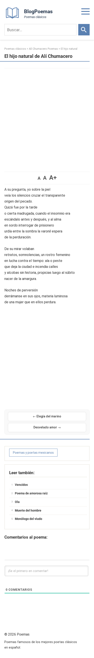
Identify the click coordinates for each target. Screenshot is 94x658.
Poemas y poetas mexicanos (33, 452)
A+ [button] (53, 177)
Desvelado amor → (47, 427)
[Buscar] (84, 29)
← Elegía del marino (47, 416)
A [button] (39, 178)
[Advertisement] (47, 118)
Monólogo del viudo (28, 519)
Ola (17, 502)
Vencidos (21, 484)
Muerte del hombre (28, 510)
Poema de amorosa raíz (31, 493)
